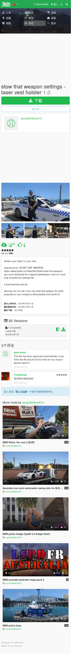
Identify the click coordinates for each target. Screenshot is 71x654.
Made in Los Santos (11, 645)
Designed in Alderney (12, 642)
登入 (17, 391)
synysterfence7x (31, 118)
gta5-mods (20, 352)
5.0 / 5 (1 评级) (7, 253)
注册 (24, 391)
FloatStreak (20, 374)
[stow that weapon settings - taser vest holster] (35, 202)
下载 (37, 100)
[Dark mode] (61, 4)
